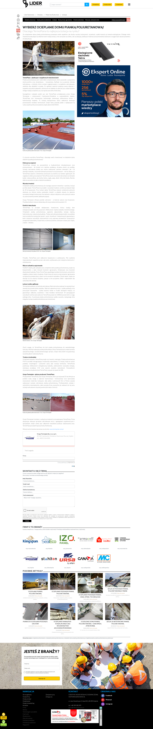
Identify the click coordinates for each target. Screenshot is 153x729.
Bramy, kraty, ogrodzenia (65, 20)
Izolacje (64, 15)
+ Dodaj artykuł (107, 4)
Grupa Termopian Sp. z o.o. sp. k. (46, 434)
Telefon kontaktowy (29, 489)
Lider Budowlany (29, 15)
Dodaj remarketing (28, 703)
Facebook (108, 695)
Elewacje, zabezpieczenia (92, 20)
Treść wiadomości (28, 495)
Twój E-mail (26, 484)
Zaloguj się (49, 697)
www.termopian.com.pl (56, 429)
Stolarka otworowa (30, 20)
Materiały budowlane (52, 15)
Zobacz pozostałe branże (118, 20)
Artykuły (40, 15)
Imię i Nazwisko (27, 478)
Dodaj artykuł (27, 699)
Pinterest (108, 700)
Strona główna (27, 694)
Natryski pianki (38, 596)
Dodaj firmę (26, 697)
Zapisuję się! (41, 678)
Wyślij (27, 521)
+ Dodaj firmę (96, 4)
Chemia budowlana (78, 20)
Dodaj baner (26, 701)
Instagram (108, 704)
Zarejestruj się (50, 694)
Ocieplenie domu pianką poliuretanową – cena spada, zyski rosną (90, 624)
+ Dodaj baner (119, 4)
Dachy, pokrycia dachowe (44, 20)
